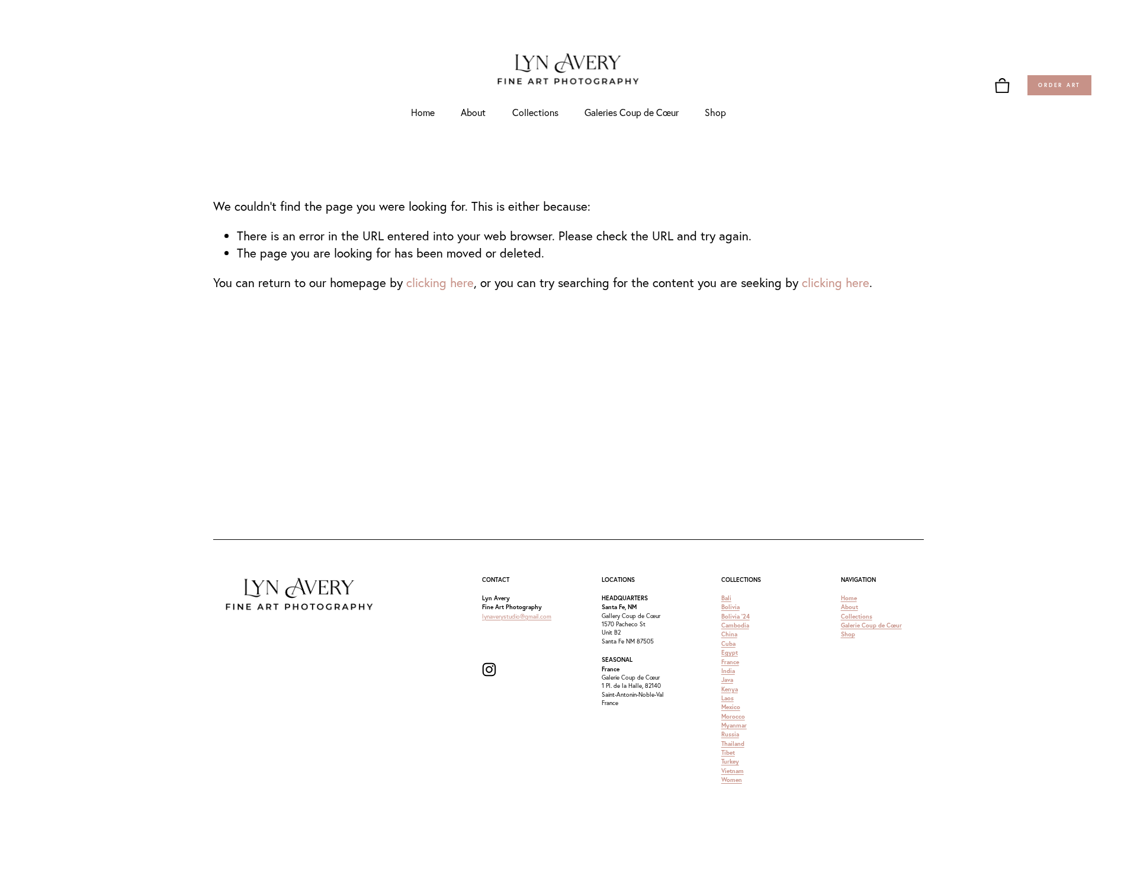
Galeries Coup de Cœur (631, 112)
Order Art (1059, 85)
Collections (535, 112)
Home (423, 112)
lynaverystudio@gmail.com (516, 616)
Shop (715, 112)
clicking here (440, 282)
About (473, 112)
